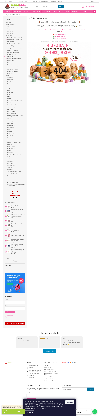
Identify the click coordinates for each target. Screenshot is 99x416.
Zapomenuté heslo (9, 317)
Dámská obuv (10, 60)
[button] (94, 411)
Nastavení (30, 412)
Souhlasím (70, 402)
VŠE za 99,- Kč (9, 33)
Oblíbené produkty (48, 380)
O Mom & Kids (44, 1)
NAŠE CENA (9, 29)
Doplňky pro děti (11, 54)
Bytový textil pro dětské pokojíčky (15, 48)
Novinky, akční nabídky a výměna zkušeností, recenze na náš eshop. (35, 371)
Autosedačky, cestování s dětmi (15, 46)
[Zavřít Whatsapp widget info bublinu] (76, 409)
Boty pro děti (10, 41)
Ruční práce (10, 73)
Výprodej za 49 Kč (60, 36)
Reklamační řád (48, 376)
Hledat (61, 6)
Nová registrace (9, 315)
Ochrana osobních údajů (50, 371)
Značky (7, 75)
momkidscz (31, 375)
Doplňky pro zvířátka (12, 71)
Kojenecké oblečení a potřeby (14, 37)
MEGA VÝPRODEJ (10, 24)
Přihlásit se (10, 312)
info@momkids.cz (33, 365)
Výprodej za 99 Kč (60, 38)
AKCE (7, 27)
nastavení (43, 408)
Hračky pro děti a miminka (13, 43)
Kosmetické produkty (12, 69)
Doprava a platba (48, 378)
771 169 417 (32, 368)
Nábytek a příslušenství (13, 52)
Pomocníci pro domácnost (13, 65)
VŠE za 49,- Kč (9, 31)
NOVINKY (35, 1)
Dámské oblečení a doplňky (14, 58)
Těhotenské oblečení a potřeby (15, 67)
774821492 (32, 378)
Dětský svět (9, 35)
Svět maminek (9, 56)
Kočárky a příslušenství (13, 50)
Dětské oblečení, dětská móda (14, 39)
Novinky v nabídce (60, 34)
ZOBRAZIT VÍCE (49, 351)
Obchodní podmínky (56, 1)
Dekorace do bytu (11, 62)
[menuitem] (7, 11)
